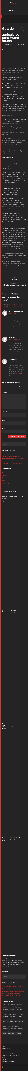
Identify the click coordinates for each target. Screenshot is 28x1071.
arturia (13, 1004)
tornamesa (18, 1033)
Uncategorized (5, 486)
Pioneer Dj (10, 1026)
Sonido (4, 1033)
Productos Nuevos (6, 483)
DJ (18, 1014)
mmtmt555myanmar (16, 311)
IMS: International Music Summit (14, 284)
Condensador (16, 1011)
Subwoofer (11, 1033)
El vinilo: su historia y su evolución (10, 456)
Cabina (4, 1011)
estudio (22, 1014)
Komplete (8, 1019)
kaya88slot (13, 359)
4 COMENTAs (20, 44)
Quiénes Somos (6, 1048)
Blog (3, 472)
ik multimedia (13, 1016)
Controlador (12, 1014)
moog (23, 1021)
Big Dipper (12, 1009)
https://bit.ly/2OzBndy (8, 267)
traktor (5, 1035)
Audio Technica (6, 1007)
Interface (20, 1016)
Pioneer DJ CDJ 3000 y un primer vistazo (12, 463)
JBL (3, 1019)
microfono (5, 1021)
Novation (20, 1023)
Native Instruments (7, 1023)
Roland (20, 1028)
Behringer (18, 1007)
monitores (17, 1021)
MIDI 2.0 (14, 279)
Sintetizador (17, 1031)
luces (18, 1019)
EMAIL (3, 420)
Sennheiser (5, 1031)
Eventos (4, 478)
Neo (15, 1023)
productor (13, 1028)
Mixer (11, 1021)
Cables (9, 1011)
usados (10, 1035)
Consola (5, 1014)
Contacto (5, 1059)
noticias (4, 480)
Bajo (13, 1007)
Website (4, 428)
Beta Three (5, 1009)
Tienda (4, 1051)
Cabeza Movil (19, 1009)
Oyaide (4, 1026)
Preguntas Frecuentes (8, 1061)
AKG (8, 1004)
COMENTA (5, 392)
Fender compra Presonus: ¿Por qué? (11, 461)
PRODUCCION (6, 1028)
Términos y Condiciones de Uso (10, 1055)
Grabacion (5, 1016)
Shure (11, 1031)
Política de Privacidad (8, 1053)
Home (3, 1046)
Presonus (17, 1026)
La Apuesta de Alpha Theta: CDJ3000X (11, 454)
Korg (14, 1019)
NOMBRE (4, 412)
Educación (4, 475)
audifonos (19, 1004)
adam (4, 1004)
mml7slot (12, 337)
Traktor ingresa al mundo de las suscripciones (13, 458)
